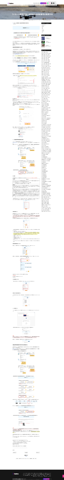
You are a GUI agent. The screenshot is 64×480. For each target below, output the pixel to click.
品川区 (46, 58)
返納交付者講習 (43, 85)
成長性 (48, 208)
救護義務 (42, 92)
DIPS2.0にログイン (15, 142)
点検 (47, 93)
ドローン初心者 (46, 76)
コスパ (48, 66)
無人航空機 (47, 154)
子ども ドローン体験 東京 (44, 123)
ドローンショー (43, 208)
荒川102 (42, 198)
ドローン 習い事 (45, 102)
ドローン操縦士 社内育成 (44, 177)
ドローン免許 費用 (43, 155)
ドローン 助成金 (48, 160)
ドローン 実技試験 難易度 (48, 189)
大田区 (42, 58)
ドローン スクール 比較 (44, 190)
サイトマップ (49, 476)
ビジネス (43, 29)
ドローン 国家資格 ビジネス (44, 150)
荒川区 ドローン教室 (48, 110)
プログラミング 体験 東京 (44, 142)
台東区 (48, 53)
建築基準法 (48, 203)
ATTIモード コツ (43, 185)
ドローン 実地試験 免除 (44, 172)
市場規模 (43, 30)
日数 (49, 101)
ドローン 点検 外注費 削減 (44, 176)
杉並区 (44, 57)
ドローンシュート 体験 (44, 141)
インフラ (50, 93)
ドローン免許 (43, 76)
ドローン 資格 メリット (44, 160)
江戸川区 (42, 57)
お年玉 (48, 79)
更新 (45, 67)
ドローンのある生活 (48, 80)
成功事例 (46, 84)
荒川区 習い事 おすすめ (44, 110)
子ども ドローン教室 (48, 107)
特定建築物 (43, 204)
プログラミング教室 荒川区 (44, 114)
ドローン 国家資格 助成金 (44, 164)
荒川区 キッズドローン (49, 128)
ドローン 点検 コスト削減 (44, 151)
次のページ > (37, 452)
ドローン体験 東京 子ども (44, 124)
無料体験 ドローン (48, 115)
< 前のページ (14, 452)
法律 (50, 208)
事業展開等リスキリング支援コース (45, 163)
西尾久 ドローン (43, 111)
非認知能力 (43, 106)
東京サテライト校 (43, 53)
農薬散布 (46, 93)
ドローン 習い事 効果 (44, 107)
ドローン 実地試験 (43, 182)
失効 (48, 85)
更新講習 (42, 54)
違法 (47, 195)
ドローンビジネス (43, 84)
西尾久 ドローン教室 (43, 129)
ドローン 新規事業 (43, 154)
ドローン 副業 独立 (48, 159)
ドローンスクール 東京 (44, 128)
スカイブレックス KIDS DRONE (44, 132)
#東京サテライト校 (21, 458)
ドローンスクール (47, 207)
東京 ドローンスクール (48, 133)
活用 (46, 70)
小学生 (48, 88)
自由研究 (44, 98)
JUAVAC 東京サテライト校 (44, 120)
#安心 (35, 458)
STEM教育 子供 (48, 141)
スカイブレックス (48, 198)
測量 (42, 28)
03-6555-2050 (43, 119)
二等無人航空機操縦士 (44, 80)
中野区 (46, 57)
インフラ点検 (45, 204)
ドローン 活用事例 (49, 150)
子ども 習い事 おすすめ (44, 115)
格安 (50, 66)
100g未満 (50, 195)
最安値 (44, 67)
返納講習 (49, 84)
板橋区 (48, 54)
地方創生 (46, 88)
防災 (45, 199)
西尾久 (42, 195)
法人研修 (48, 199)
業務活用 (49, 92)
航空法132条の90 (45, 92)
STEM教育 (45, 89)
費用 (47, 101)
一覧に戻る (26, 452)
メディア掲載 (45, 198)
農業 (43, 93)
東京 (46, 53)
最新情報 (44, 70)
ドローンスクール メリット (44, 168)
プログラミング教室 (48, 194)
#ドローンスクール (26, 458)
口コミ (42, 70)
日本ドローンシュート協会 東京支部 (45, 146)
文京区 (46, 54)
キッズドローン (46, 111)
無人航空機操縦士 (43, 79)
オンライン (43, 89)
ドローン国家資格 (43, 101)
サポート (48, 71)
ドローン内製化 (43, 207)
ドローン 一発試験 (43, 189)
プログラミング (43, 97)
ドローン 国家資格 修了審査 (48, 185)
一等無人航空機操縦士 (44, 186)
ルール (42, 88)
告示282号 (45, 203)
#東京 (33, 458)
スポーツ (48, 97)
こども (42, 98)
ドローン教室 (48, 75)
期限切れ (46, 85)
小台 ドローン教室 (43, 133)
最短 (48, 70)
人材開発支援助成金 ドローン (44, 137)
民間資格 (42, 71)
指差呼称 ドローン (48, 186)
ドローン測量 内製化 (49, 151)
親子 (47, 89)
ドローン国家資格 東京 (47, 119)
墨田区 (44, 54)
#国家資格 (31, 458)
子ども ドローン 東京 (48, 129)
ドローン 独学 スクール (44, 173)
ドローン (42, 62)
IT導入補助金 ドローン (44, 167)
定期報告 (42, 203)
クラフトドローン (43, 66)
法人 (49, 204)
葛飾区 (50, 53)
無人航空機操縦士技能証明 (46, 62)
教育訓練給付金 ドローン (44, 159)
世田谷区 (49, 57)
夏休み (46, 98)
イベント (42, 75)
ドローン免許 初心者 (43, 194)
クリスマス (45, 75)
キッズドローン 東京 (49, 124)
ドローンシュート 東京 (44, 145)
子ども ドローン (43, 199)
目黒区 (44, 58)
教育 (42, 27)
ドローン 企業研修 (49, 181)
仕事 (49, 207)
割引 (46, 71)
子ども (46, 195)
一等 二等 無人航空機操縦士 (44, 181)
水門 (48, 204)
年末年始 (46, 79)
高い (44, 71)
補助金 (46, 66)
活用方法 (46, 208)
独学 (47, 67)
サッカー (46, 97)
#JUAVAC (17, 458)
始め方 (44, 88)
